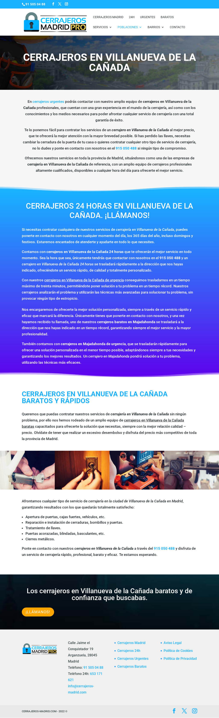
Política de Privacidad (180, 659)
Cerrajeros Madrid (108, 17)
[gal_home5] (191, 488)
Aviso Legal (173, 643)
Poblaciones (128, 27)
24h (132, 17)
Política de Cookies (178, 651)
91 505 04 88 (93, 668)
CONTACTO (177, 27)
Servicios (100, 27)
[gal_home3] (137, 488)
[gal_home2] (82, 488)
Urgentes (147, 17)
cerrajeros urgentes (48, 101)
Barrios (154, 27)
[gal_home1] (27, 488)
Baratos (167, 17)
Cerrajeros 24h (128, 651)
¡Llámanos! (38, 612)
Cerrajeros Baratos (131, 666)
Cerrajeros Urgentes (132, 659)
